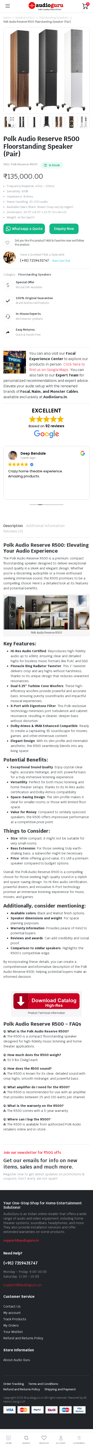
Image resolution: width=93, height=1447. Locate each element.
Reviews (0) (13, 531)
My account (12, 1313)
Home (7, 18)
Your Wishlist (13, 1332)
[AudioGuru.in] (46, 6)
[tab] (13, 526)
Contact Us (12, 1306)
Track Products (14, 1319)
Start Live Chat (61, 261)
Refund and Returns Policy (23, 1338)
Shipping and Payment (59, 1389)
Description (13, 525)
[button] (12, 119)
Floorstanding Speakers (53, 18)
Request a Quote (24, 229)
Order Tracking (13, 1384)
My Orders (11, 1325)
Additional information (45, 525)
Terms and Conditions (43, 1384)
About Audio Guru (16, 1360)
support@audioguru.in (21, 1240)
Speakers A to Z (25, 18)
